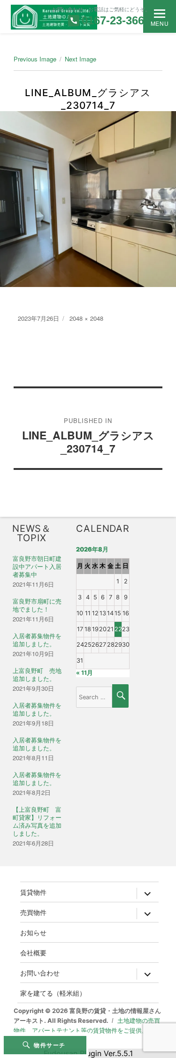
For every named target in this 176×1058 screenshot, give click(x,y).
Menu (159, 23)
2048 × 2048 (86, 318)
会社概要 (33, 952)
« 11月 (84, 672)
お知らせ (33, 932)
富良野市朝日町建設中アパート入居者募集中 (37, 566)
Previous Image (35, 58)
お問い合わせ (40, 972)
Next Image (80, 58)
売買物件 (33, 912)
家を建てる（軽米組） (53, 993)
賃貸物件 (33, 892)
